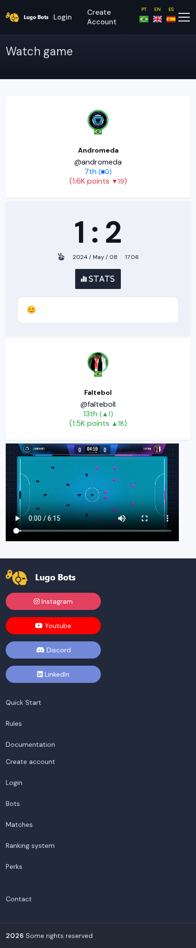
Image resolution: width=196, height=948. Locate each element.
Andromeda (98, 150)
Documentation (30, 744)
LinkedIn (56, 674)
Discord (58, 650)
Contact (19, 899)
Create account (102, 17)
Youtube (57, 625)
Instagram (56, 601)
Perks (14, 866)
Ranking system (30, 845)
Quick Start (23, 702)
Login (62, 17)
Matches (19, 824)
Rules (14, 723)
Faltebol (98, 392)
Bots (13, 803)
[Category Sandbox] (98, 120)
